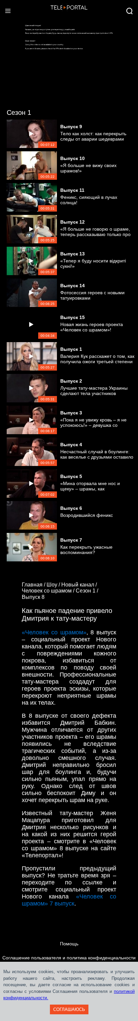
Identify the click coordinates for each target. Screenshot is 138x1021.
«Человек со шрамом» (54, 632)
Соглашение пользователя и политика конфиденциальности (69, 957)
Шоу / (54, 584)
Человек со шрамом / (49, 591)
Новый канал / (79, 584)
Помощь (69, 943)
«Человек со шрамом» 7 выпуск (69, 900)
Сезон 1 (19, 112)
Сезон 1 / (87, 591)
